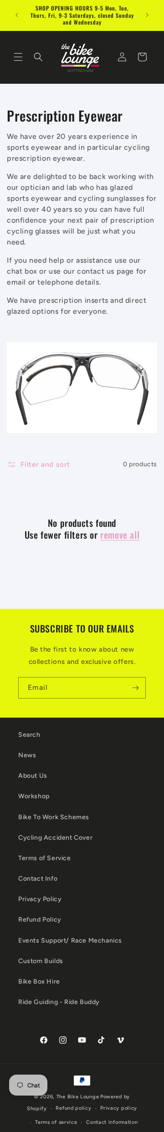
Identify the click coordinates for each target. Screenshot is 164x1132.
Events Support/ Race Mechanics (70, 940)
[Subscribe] (135, 688)
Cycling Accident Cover (55, 837)
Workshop (34, 796)
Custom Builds (40, 961)
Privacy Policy (40, 899)
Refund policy (73, 1108)
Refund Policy (40, 919)
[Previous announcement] (17, 15)
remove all (119, 535)
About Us (32, 776)
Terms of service (56, 1122)
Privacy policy (118, 1108)
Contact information (112, 1122)
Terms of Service (44, 858)
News (27, 755)
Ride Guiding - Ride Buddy (59, 1002)
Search (29, 735)
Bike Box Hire (39, 981)
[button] (18, 57)
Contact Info (37, 878)
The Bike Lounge (77, 1097)
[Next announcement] (147, 15)
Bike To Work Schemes (53, 817)
